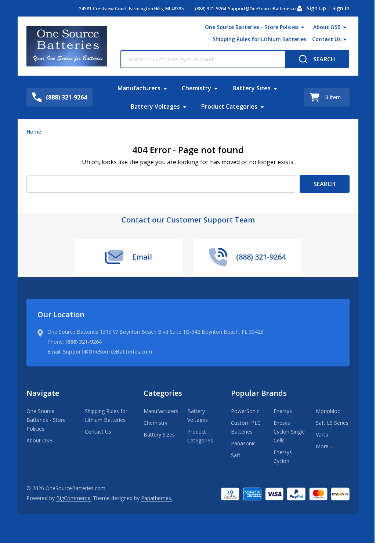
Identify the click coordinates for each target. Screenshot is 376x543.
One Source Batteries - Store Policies (252, 26)
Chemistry (196, 88)
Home (33, 131)
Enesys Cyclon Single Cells (289, 431)
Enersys (283, 411)
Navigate (42, 393)
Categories (163, 393)
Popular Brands (259, 393)
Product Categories (229, 106)
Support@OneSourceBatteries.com (107, 351)
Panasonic (243, 443)
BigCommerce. (73, 498)
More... (324, 446)
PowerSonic (245, 411)
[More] (302, 27)
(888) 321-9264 (83, 341)
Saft (236, 455)
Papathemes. (156, 498)
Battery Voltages (155, 106)
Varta (322, 434)
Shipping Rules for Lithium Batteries (259, 39)
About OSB (327, 26)
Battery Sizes (251, 88)
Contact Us (326, 39)
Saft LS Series (332, 422)
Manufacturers (139, 88)
